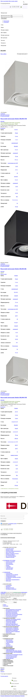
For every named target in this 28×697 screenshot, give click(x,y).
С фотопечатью (9, 567)
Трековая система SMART (12, 574)
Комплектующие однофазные (13, 631)
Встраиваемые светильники (12, 610)
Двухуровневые (9, 564)
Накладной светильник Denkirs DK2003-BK (13, 269)
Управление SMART (11, 621)
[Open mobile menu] (7, 6)
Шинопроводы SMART (11, 620)
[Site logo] (14, 7)
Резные (7, 565)
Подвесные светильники (11, 615)
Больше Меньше (10, 658)
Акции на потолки (10, 561)
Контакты (8, 586)
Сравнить (5, 664)
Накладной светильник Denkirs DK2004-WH (14, 397)
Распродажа (6, 20)
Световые (8, 566)
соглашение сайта (12, 523)
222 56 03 (25, 4)
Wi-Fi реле (8, 580)
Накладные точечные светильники (14, 614)
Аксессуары (9, 632)
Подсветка (8, 578)
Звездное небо (9, 569)
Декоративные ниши (11, 575)
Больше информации (10, 695)
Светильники (9, 573)
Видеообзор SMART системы (13, 625)
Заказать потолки (10, 587)
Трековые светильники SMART (13, 619)
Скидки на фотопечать (11, 657)
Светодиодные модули (11, 616)
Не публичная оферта (11, 556)
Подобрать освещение (11, 589)
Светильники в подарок (11, 655)
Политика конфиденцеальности (13, 551)
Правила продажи (10, 557)
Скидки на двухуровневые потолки (14, 654)
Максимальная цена (5, 17)
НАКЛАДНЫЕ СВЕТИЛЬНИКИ (14, 652)
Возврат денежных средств (12, 553)
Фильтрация (3, 18)
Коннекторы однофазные (12, 630)
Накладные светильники (11, 613)
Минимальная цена (5, 15)
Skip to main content (13, 1)
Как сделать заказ (10, 552)
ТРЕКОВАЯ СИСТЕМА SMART (13, 650)
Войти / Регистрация (8, 665)
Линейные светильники (11, 611)
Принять (23, 695)
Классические (9, 562)
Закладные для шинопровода (12, 579)
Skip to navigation (5, 1)
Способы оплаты (10, 548)
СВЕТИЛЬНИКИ (10, 649)
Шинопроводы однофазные (12, 629)
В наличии (6, 22)
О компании (9, 585)
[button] (3, 128)
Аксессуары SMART (11, 622)
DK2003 (2, 121)
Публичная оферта (10, 554)
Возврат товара (9, 549)
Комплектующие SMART (12, 624)
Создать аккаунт (4, 676)
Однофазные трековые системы (13, 577)
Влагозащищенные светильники (13, 609)
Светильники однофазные (12, 627)
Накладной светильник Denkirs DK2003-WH (14, 118)
